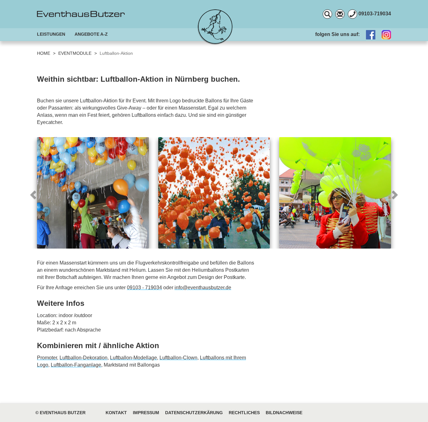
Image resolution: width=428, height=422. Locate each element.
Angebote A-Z (91, 34)
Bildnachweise (284, 412)
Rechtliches (244, 412)
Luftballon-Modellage (133, 357)
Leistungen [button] (51, 34)
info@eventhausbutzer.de (203, 287)
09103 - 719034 (144, 287)
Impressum (146, 412)
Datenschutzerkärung (194, 412)
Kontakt (116, 412)
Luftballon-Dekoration (83, 357)
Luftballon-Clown (178, 357)
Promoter (47, 357)
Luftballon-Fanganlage (76, 365)
